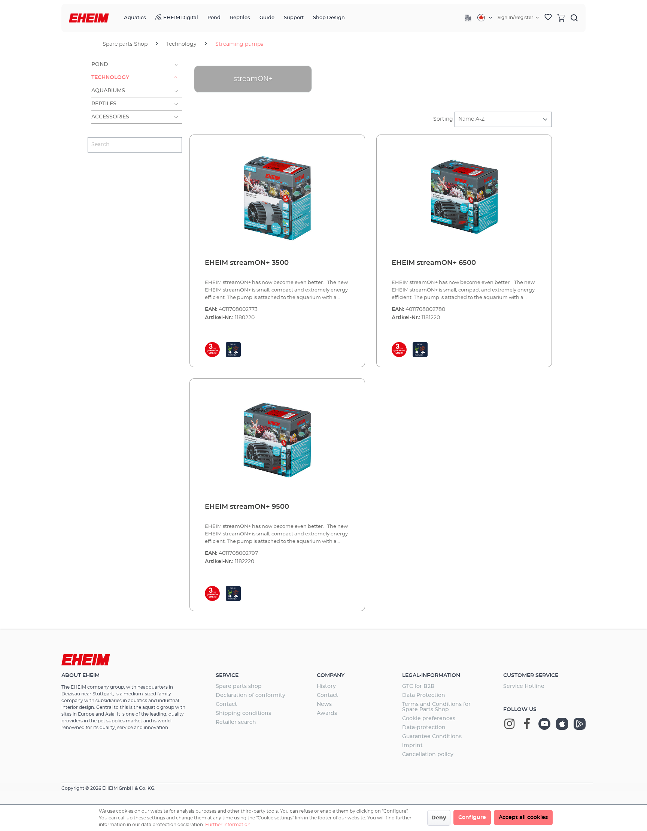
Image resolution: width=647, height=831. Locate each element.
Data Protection (423, 695)
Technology (110, 77)
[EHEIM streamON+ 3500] (277, 197)
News (324, 704)
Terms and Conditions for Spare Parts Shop (436, 707)
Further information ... (230, 824)
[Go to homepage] (89, 18)
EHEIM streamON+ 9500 (247, 507)
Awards (327, 713)
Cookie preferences (428, 718)
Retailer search (236, 722)
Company (330, 675)
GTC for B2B (418, 686)
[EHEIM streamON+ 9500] (277, 441)
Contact (226, 704)
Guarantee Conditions (432, 736)
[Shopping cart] (561, 17)
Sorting (443, 119)
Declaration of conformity (250, 695)
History (326, 686)
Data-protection (424, 727)
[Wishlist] (548, 18)
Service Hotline (523, 686)
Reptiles (103, 103)
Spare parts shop (239, 686)
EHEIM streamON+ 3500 (247, 263)
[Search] (574, 17)
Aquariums (108, 90)
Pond (99, 64)
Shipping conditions (243, 713)
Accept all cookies (523, 817)
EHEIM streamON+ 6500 (434, 263)
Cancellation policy (427, 754)
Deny (438, 818)
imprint (412, 745)
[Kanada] (484, 17)
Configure (472, 817)
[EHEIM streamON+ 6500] (464, 197)
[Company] (468, 18)
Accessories (110, 117)
